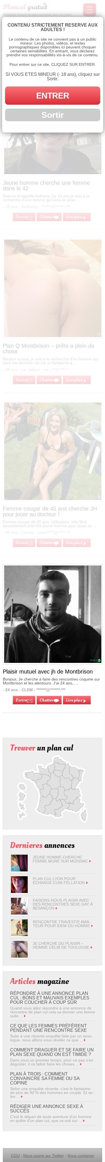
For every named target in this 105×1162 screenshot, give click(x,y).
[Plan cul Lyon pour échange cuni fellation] (19, 891)
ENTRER (52, 95)
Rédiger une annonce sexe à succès (46, 1108)
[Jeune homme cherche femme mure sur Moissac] (19, 870)
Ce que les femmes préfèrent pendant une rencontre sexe (48, 1028)
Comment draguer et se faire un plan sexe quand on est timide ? (52, 1052)
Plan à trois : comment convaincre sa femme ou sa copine (45, 1078)
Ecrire (21, 700)
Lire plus (74, 700)
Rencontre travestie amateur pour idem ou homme (61, 924)
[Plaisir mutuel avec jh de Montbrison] (53, 661)
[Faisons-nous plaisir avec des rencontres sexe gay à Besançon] (19, 913)
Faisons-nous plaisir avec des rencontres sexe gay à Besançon (63, 904)
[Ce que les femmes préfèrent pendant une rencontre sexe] (85, 1040)
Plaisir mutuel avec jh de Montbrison (48, 671)
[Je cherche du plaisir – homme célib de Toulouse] (19, 956)
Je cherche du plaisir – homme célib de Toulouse (61, 945)
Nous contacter (80, 1155)
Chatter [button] (46, 700)
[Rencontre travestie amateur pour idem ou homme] (19, 934)
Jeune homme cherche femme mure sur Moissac (60, 859)
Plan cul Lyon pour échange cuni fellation (59, 880)
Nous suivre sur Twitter (43, 1155)
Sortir (52, 115)
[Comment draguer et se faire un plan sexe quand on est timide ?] (81, 1064)
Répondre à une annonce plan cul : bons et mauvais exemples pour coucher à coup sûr (49, 998)
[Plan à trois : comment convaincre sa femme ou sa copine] (22, 1096)
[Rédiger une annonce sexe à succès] (84, 1120)
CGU (15, 1155)
